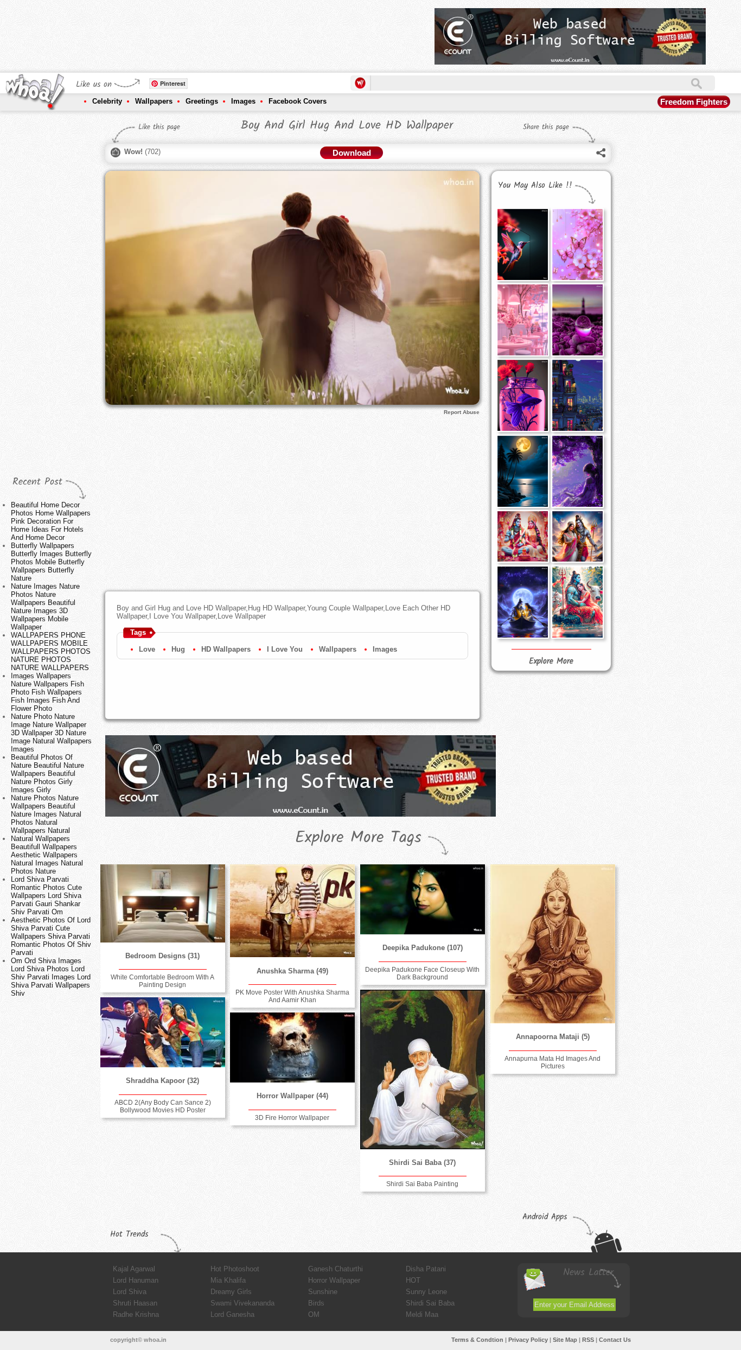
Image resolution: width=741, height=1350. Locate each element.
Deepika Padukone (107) (422, 948)
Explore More (551, 661)
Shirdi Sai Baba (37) (422, 1162)
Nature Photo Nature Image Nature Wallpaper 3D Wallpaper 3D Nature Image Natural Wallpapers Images (51, 732)
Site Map (565, 1339)
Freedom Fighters (693, 101)
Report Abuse (462, 412)
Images (243, 101)
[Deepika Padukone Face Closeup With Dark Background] (422, 899)
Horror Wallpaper (334, 1280)
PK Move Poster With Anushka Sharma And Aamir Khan (292, 996)
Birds (316, 1303)
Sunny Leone (426, 1292)
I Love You (285, 649)
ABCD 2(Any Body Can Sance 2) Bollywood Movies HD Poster (162, 1106)
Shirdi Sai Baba (430, 1303)
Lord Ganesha (232, 1314)
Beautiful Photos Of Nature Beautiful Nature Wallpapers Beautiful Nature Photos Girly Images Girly (47, 773)
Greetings (202, 101)
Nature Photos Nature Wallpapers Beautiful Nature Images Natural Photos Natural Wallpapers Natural (46, 814)
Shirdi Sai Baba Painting (422, 1184)
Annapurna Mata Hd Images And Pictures (552, 1062)
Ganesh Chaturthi (335, 1269)
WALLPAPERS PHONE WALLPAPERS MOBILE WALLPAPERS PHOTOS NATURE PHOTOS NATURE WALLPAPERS (51, 651)
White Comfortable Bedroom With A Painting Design (162, 981)
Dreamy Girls (231, 1292)
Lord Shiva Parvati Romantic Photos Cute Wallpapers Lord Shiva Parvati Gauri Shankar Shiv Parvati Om (46, 895)
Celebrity (107, 101)
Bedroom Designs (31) (162, 956)
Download (352, 152)
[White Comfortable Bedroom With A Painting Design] (162, 903)
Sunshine (322, 1292)
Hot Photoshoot (234, 1269)
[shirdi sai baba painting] (422, 1069)
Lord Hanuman (135, 1280)
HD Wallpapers (226, 649)
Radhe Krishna (136, 1314)
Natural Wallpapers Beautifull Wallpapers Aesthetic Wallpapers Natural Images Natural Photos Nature (47, 855)
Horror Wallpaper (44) (292, 1096)
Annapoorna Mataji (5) (553, 1037)
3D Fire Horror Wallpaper (292, 1118)
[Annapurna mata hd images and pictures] (552, 943)
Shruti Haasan (135, 1303)
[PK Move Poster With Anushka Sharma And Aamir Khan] (292, 910)
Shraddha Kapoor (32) (162, 1081)
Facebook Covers (298, 101)
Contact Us (615, 1339)
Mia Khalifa (228, 1280)
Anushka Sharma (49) (292, 971)
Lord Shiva (129, 1292)
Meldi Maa (422, 1314)
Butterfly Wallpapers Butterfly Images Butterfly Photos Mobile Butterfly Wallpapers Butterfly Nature (51, 562)
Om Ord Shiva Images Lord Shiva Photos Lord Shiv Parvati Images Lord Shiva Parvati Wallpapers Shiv (51, 977)
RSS (588, 1339)
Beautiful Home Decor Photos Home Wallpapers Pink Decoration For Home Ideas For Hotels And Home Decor (51, 521)
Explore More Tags (358, 838)
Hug (178, 649)
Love (147, 649)
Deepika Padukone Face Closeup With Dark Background (422, 973)
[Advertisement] (228, 32)
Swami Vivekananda (242, 1303)
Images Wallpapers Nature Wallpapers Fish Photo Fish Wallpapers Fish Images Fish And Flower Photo (47, 692)
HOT (413, 1280)
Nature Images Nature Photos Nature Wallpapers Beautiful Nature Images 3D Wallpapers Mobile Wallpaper (45, 606)
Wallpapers (154, 101)
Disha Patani (426, 1269)
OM (314, 1314)
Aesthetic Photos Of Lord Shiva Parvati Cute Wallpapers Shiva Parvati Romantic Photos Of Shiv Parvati (51, 936)
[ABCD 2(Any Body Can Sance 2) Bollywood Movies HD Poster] (162, 1032)
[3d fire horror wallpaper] (292, 1047)
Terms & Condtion (477, 1339)
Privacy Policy (528, 1339)
